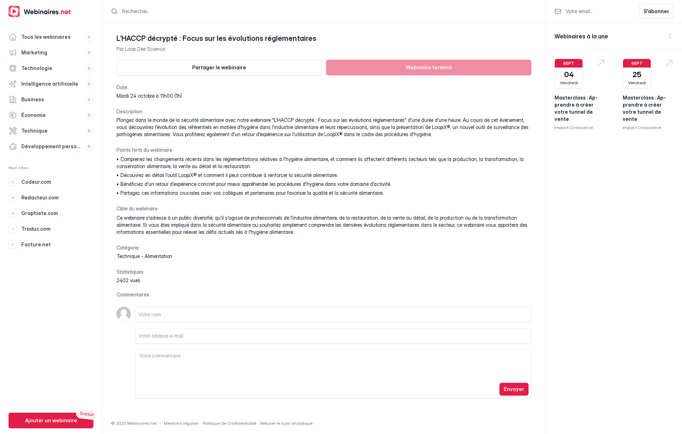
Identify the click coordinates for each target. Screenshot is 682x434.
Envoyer (514, 389)
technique (128, 256)
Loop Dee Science (145, 49)
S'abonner (656, 11)
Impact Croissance (573, 127)
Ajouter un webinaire (51, 420)
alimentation (158, 256)
